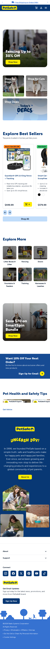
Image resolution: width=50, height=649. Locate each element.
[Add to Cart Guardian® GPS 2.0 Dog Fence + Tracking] (28, 204)
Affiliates (24, 630)
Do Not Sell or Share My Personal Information (21, 634)
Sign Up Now (11, 601)
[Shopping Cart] (36, 8)
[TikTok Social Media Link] (44, 573)
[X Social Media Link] (21, 573)
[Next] (47, 2)
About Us (25, 477)
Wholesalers (15, 630)
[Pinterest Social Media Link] (29, 573)
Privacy (6, 630)
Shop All (25, 219)
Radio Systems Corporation (18, 624)
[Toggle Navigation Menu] (45, 8)
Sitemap (32, 630)
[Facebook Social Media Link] (13, 573)
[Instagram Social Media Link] (5, 573)
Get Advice (7, 409)
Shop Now (12, 62)
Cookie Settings (10, 637)
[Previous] (2, 2)
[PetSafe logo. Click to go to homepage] (9, 8)
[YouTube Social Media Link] (36, 573)
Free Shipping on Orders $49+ (26, 3)
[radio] (39, 194)
